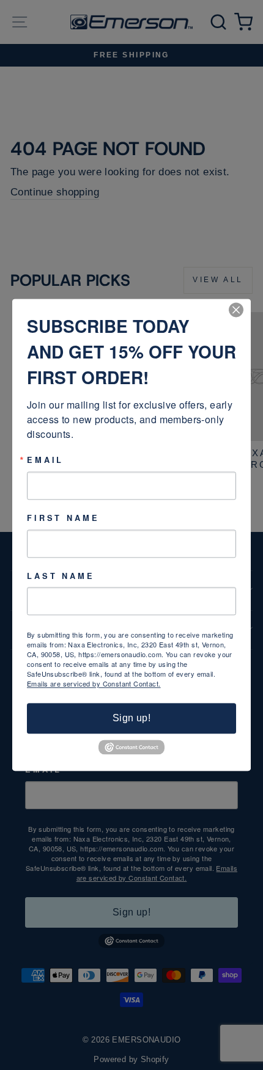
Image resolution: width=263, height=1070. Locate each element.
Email (45, 460)
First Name (63, 518)
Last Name (61, 576)
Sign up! (131, 718)
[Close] (239, 309)
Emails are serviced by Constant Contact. (94, 684)
